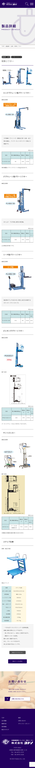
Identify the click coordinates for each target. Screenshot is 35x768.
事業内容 (4, 724)
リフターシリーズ (16, 57)
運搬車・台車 (6, 57)
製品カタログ (5, 730)
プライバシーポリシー (24, 724)
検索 (19, 718)
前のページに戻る (17, 661)
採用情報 (4, 727)
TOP (3, 718)
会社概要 (4, 721)
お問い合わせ (22, 721)
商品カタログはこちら (17, 652)
